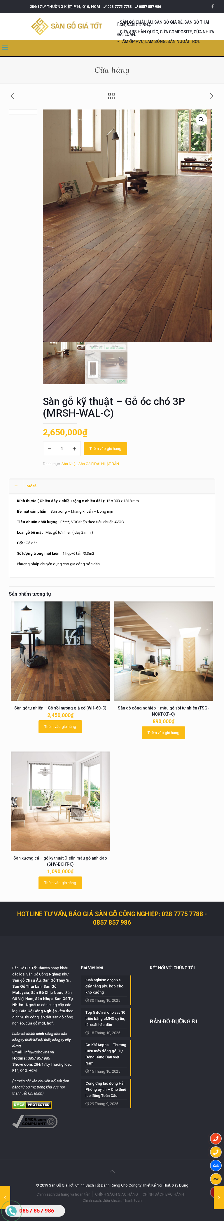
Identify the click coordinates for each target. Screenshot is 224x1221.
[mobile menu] (5, 48)
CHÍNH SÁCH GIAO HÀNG (116, 1194)
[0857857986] (216, 1165)
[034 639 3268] (216, 1152)
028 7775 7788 (119, 6)
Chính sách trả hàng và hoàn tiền (63, 1194)
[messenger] (216, 1179)
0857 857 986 (150, 6)
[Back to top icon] (112, 1171)
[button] (201, 120)
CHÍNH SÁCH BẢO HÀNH (163, 1194)
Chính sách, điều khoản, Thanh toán (112, 1200)
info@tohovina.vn (39, 1052)
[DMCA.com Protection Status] (32, 1107)
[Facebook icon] (212, 6)
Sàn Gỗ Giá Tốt (24, 968)
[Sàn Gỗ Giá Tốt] (66, 26)
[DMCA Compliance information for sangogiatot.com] (34, 1127)
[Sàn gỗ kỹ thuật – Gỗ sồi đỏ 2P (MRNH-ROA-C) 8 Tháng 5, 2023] (219, 1197)
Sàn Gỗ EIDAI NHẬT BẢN (98, 464)
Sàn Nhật (69, 464)
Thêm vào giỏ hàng (105, 448)
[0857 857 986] (216, 1138)
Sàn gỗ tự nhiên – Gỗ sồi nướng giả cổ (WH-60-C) (60, 708)
